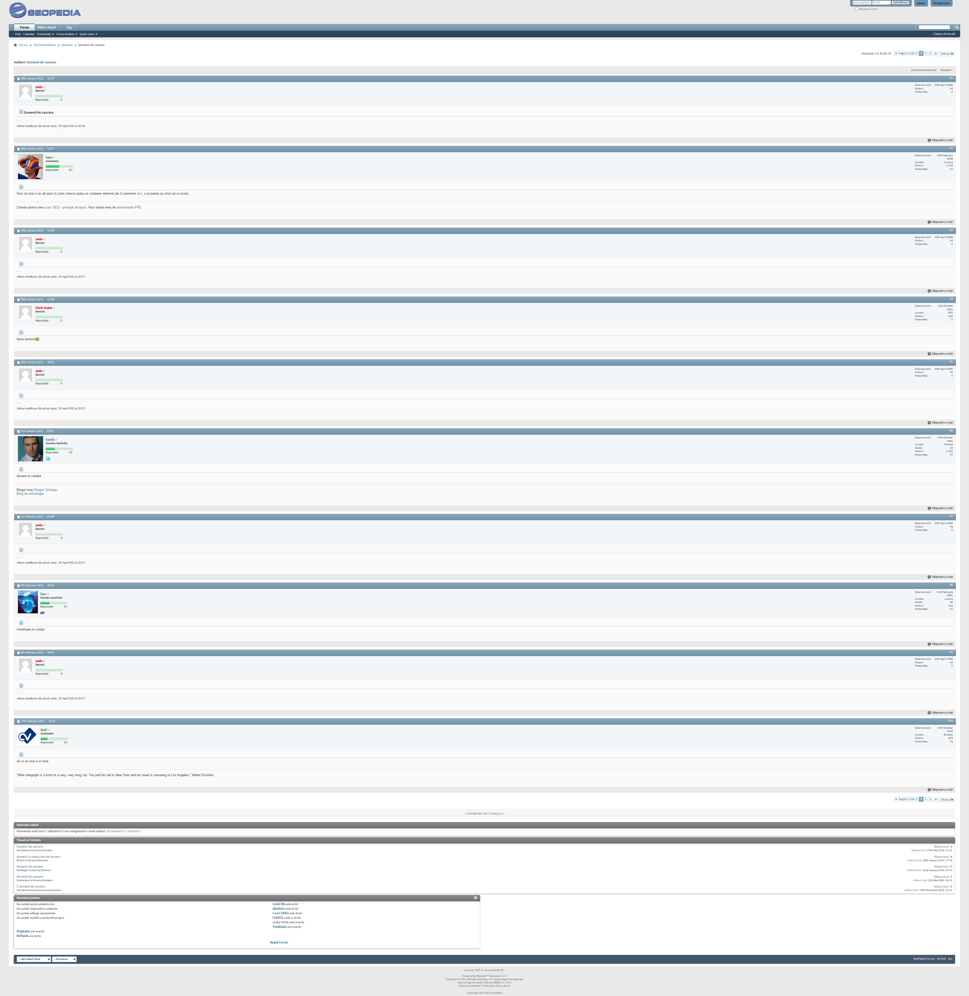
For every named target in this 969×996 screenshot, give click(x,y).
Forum (24, 27)
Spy (69, 27)
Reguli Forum (279, 942)
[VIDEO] (278, 918)
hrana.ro (496, 813)
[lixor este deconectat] (28, 602)
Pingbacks (23, 931)
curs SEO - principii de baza (65, 207)
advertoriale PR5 (129, 207)
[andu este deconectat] (25, 91)
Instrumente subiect (922, 70)
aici (139, 193)
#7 (951, 516)
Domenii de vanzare (41, 62)
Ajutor (921, 3)
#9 (951, 652)
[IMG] (285, 913)
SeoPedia (497, 993)
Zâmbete (279, 908)
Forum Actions (65, 34)
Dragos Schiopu (45, 490)
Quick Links (87, 34)
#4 (951, 299)
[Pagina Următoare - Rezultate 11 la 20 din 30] (936, 53)
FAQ (18, 34)
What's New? (47, 27)
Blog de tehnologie (30, 493)
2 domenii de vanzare (31, 886)
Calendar (28, 34)
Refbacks (23, 936)
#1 (951, 78)
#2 (951, 148)
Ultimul (945, 54)
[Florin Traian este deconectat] (25, 312)
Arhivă (941, 958)
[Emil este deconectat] (28, 735)
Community (44, 34)
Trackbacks (280, 927)
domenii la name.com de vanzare (38, 856)
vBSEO (496, 982)
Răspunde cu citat (942, 140)
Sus (950, 958)
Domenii (67, 45)
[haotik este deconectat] (30, 448)
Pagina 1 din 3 (908, 53)
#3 (951, 230)
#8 (951, 585)
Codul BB (279, 904)
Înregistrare (941, 3)
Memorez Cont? (868, 9)
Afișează (944, 70)
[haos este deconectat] (30, 166)
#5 (951, 361)
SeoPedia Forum (924, 958)
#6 (951, 430)
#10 (950, 720)
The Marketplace (45, 45)
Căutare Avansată (944, 33)
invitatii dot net (477, 813)
